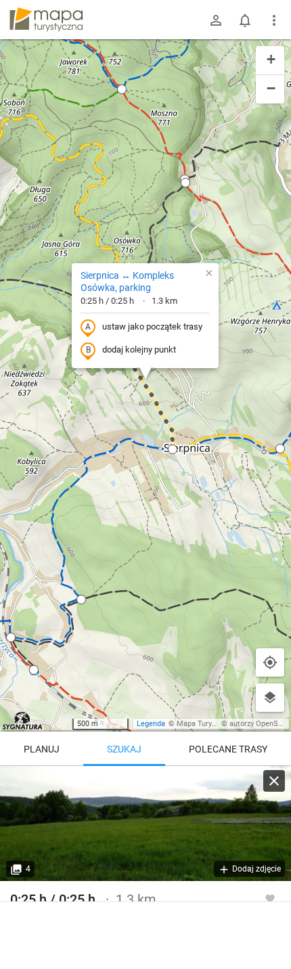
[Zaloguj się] (216, 20)
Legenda (151, 723)
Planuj (42, 749)
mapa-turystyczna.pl (46, 19)
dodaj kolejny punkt (139, 349)
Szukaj (124, 749)
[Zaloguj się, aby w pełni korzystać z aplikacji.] (270, 898)
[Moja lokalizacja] (270, 662)
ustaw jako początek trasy (152, 326)
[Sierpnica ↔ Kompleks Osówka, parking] (145, 823)
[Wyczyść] (274, 781)
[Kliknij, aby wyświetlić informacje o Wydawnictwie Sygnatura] (22, 720)
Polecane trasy (228, 749)
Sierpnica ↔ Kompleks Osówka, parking (127, 281)
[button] (11, 637)
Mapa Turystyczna (207, 723)
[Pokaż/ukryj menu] (274, 20)
